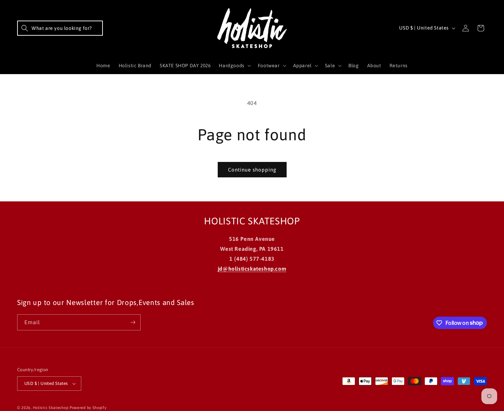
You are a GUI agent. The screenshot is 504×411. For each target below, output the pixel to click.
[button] (60, 28)
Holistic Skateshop (51, 408)
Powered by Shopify (88, 408)
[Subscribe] (132, 322)
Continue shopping (252, 170)
